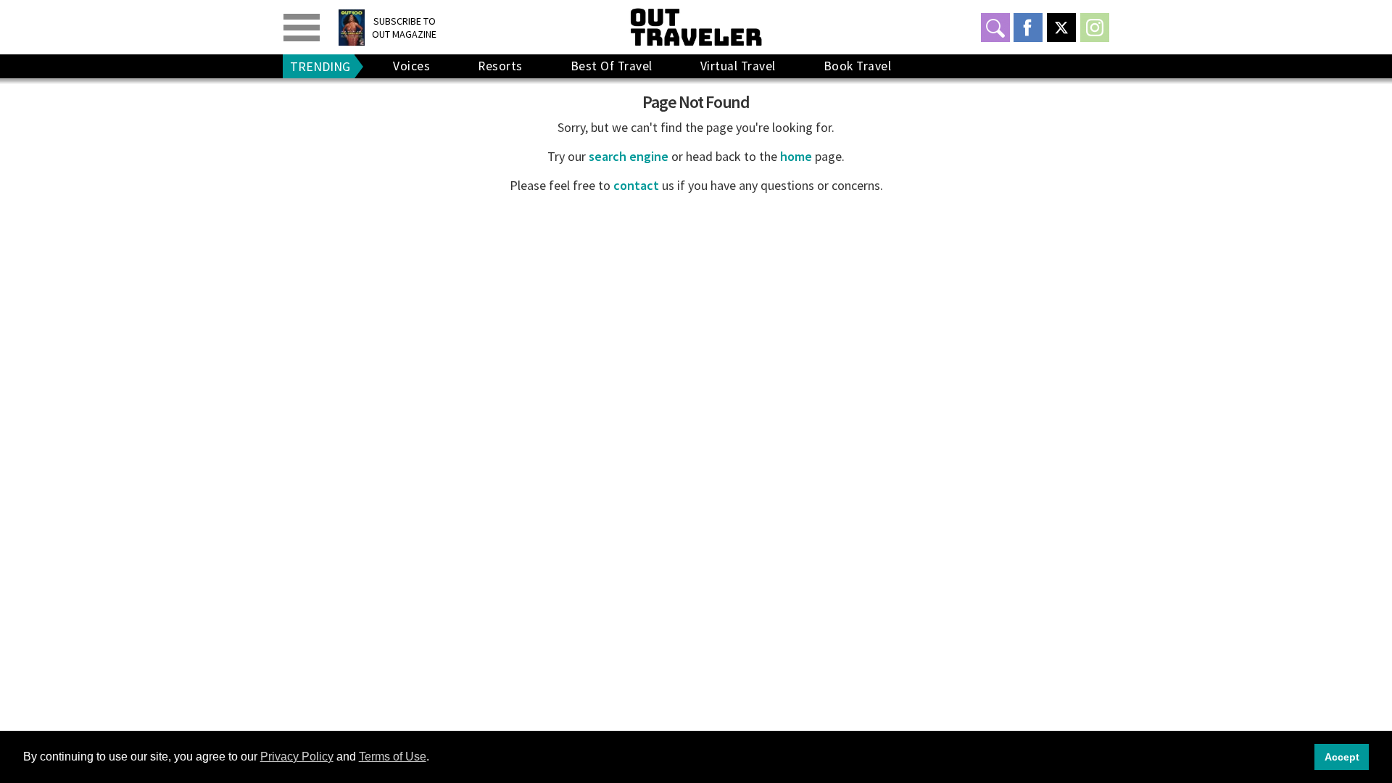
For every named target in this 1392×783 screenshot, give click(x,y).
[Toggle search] (995, 27)
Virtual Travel (738, 66)
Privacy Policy (297, 756)
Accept (1342, 757)
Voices (411, 66)
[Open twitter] (1061, 27)
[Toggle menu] (301, 27)
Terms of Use (392, 756)
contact (636, 185)
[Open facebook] (1028, 27)
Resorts (500, 66)
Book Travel (858, 66)
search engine (628, 156)
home (796, 156)
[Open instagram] (1094, 27)
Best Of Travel (611, 66)
